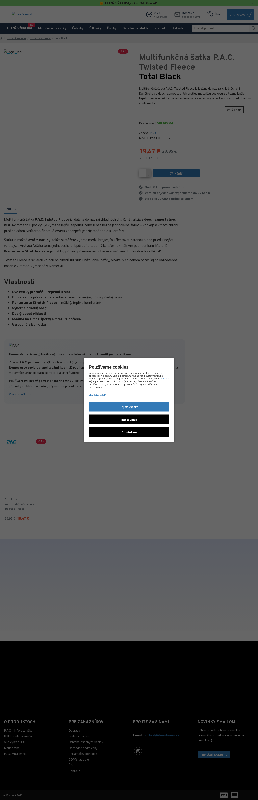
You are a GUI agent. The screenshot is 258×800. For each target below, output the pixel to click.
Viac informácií (97, 395)
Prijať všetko (129, 406)
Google (163, 378)
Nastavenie (129, 419)
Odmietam (129, 432)
